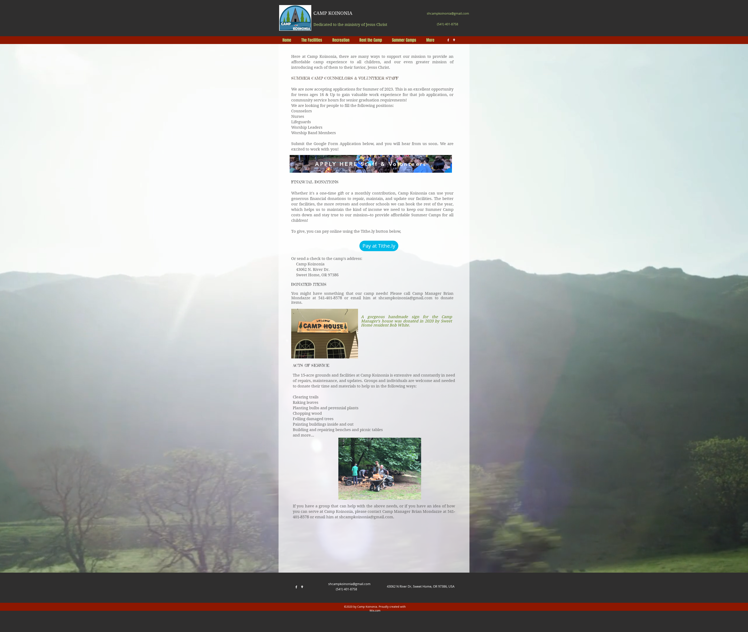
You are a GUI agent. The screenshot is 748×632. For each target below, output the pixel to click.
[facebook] (448, 40)
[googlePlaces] (454, 40)
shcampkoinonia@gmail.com (448, 13)
